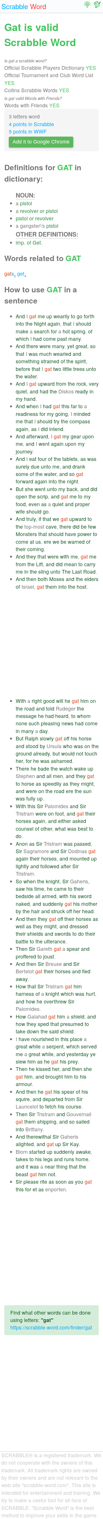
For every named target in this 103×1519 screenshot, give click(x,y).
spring (78, 331)
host (81, 586)
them (51, 586)
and (77, 353)
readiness (27, 413)
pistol (26, 203)
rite (43, 1181)
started (37, 1151)
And (20, 316)
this (66, 406)
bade (43, 768)
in (92, 391)
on (93, 700)
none (21, 723)
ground (24, 753)
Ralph (31, 738)
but (56, 753)
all (49, 775)
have (70, 533)
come (49, 338)
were (45, 346)
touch (91, 753)
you (79, 1181)
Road (89, 571)
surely (22, 466)
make (22, 331)
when (32, 406)
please (31, 1181)
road (29, 708)
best (83, 828)
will (59, 700)
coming (35, 549)
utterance (55, 941)
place (76, 1038)
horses (23, 820)
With (21, 700)
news (68, 723)
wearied (62, 353)
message (26, 715)
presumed (71, 1023)
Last (77, 571)
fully (30, 798)
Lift (39, 564)
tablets (70, 458)
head (88, 911)
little (67, 368)
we (56, 518)
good (49, 700)
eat (32, 458)
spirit (80, 361)
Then (21, 948)
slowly (47, 738)
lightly (22, 866)
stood (32, 746)
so (93, 346)
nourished (42, 1038)
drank (78, 466)
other (46, 828)
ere (47, 541)
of (29, 242)
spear (73, 948)
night (72, 481)
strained (50, 361)
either (64, 820)
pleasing (50, 723)
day (43, 730)
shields (35, 933)
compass (80, 421)
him (84, 700)
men (58, 775)
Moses (56, 578)
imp (20, 242)
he (67, 700)
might (87, 783)
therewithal (38, 1136)
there (32, 346)
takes (22, 1159)
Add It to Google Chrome (41, 142)
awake (83, 1151)
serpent (55, 1046)
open (21, 496)
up (49, 316)
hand (29, 398)
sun (87, 791)
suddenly (53, 903)
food (21, 504)
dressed (79, 926)
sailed (83, 1121)
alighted (25, 1144)
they (31, 556)
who (67, 746)
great (81, 346)
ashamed (61, 760)
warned (76, 541)
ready (81, 391)
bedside (25, 896)
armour (24, 1083)
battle (22, 941)
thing (62, 1166)
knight (53, 881)
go (79, 316)
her (19, 760)
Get (37, 242)
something (27, 361)
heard (61, 715)
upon (88, 436)
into (20, 323)
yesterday (77, 1054)
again (53, 323)
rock (81, 383)
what (60, 828)
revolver (29, 210)
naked (23, 903)
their (21, 549)
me (41, 316)
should (83, 323)
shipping (46, 1121)
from (61, 383)
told (50, 708)
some (22, 473)
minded (82, 413)
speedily (52, 783)
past (62, 338)
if (40, 518)
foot (59, 813)
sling (43, 571)
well (20, 926)
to (73, 316)
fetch (50, 1106)
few (92, 526)
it (27, 1166)
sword (85, 896)
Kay (74, 1144)
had (37, 338)
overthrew (55, 1001)
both (43, 578)
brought (54, 1076)
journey (24, 451)
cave (51, 526)
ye (93, 1054)
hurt (90, 993)
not (79, 753)
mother (89, 903)
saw (20, 888)
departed (53, 1099)
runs (69, 1159)
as (34, 428)
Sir (40, 806)
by (42, 746)
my (19, 398)
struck (58, 911)
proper (82, 504)
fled (86, 971)
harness (25, 993)
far (74, 406)
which (22, 338)
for (54, 331)
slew (21, 1061)
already (41, 753)
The (66, 571)
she (29, 488)
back (72, 488)
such (34, 723)
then (31, 578)
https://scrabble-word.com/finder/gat (51, 1327)
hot (66, 331)
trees (79, 368)
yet (70, 346)
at (32, 541)
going (61, 413)
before (23, 368)
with (64, 556)
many (74, 338)
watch (66, 768)
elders (91, 578)
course (73, 1106)
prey (73, 1061)
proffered (26, 956)
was (33, 353)
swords (63, 933)
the (29, 323)
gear (76, 436)
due (35, 466)
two (57, 368)
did (44, 428)
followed (49, 866)
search (41, 331)
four (42, 458)
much (45, 353)
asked (79, 820)
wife (20, 511)
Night (40, 323)
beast (22, 1174)
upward (46, 383)
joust (48, 956)
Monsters (26, 533)
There (22, 768)
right (37, 700)
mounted (80, 858)
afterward (37, 436)
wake (80, 768)
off (66, 738)
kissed (43, 1068)
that (67, 323)
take (20, 1031)
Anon (22, 843)
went (44, 443)
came (60, 888)
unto (91, 368)
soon (61, 1181)
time (39, 888)
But (19, 488)
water (30, 376)
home (82, 1159)
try (57, 421)
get (21, 273)
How (21, 986)
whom (84, 715)
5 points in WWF (28, 131)
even (34, 504)
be (84, 526)
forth (89, 316)
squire (23, 1099)
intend (56, 428)
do (18, 835)
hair (35, 911)
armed (49, 896)
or (42, 210)
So (19, 881)
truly (31, 518)
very (94, 383)
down (33, 1031)
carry (90, 564)
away (21, 978)
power (85, 533)
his (74, 738)
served (89, 1046)
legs (48, 1159)
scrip (42, 496)
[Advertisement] (51, 643)
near (50, 1166)
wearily (62, 316)
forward (24, 481)
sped (43, 1023)
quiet (21, 391)
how (30, 1001)
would (68, 753)
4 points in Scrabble (31, 124)
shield (77, 1016)
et (35, 1189)
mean (70, 564)
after (66, 866)
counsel (24, 828)
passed (82, 843)
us (38, 541)
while (35, 1046)
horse (85, 738)
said (54, 1031)
